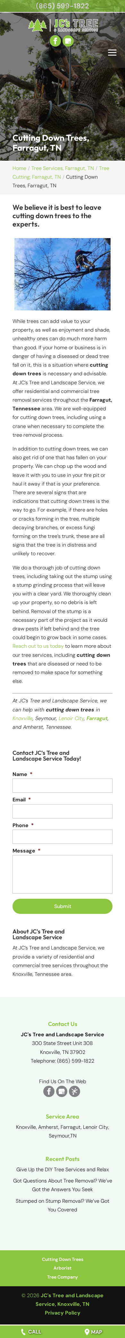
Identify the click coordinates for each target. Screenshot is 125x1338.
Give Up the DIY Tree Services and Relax (62, 1169)
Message (26, 851)
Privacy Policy (62, 1312)
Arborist (62, 1268)
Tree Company (62, 1277)
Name (22, 774)
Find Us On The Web (62, 1081)
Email (22, 800)
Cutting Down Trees (62, 1259)
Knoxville (23, 718)
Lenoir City (71, 718)
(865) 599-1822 (62, 6)
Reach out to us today (38, 646)
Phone (23, 825)
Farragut (97, 718)
